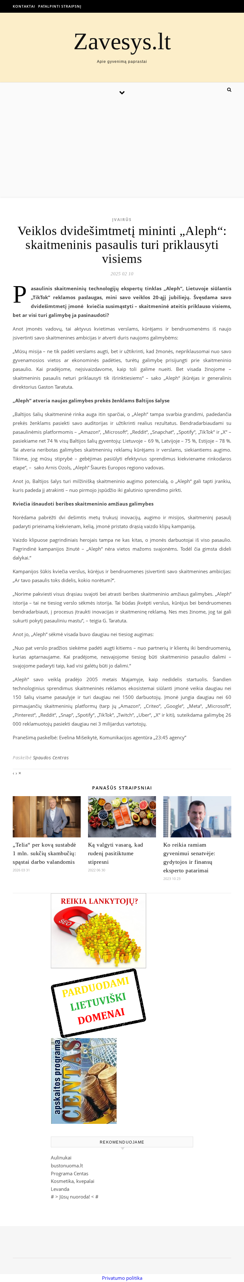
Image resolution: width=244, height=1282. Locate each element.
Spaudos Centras (51, 758)
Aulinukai (61, 1157)
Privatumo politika (122, 1278)
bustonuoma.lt (67, 1165)
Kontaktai (24, 6)
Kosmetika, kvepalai (72, 1181)
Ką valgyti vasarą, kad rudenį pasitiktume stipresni (115, 853)
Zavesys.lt (122, 41)
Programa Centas (69, 1173)
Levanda (60, 1189)
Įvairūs (122, 219)
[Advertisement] (122, 149)
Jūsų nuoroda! (74, 1196)
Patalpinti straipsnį (59, 6)
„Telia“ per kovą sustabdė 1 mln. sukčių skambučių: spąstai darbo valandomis (44, 853)
